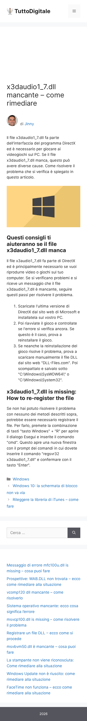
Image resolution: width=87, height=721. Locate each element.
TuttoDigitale (32, 11)
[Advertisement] (43, 58)
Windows (21, 479)
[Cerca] (74, 533)
